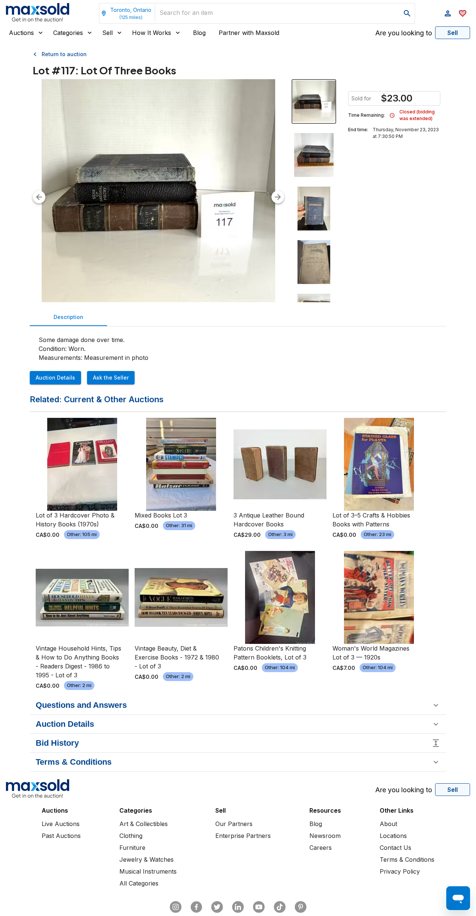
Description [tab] (68, 317)
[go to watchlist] (462, 13)
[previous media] (39, 197)
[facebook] (196, 907)
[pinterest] (300, 907)
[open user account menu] (447, 13)
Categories (68, 32)
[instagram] (175, 907)
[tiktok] (280, 907)
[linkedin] (238, 907)
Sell (107, 32)
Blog (199, 32)
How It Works (151, 32)
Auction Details (55, 377)
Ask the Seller (111, 377)
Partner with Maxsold (249, 32)
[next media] (277, 197)
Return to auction (64, 54)
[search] (407, 13)
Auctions (21, 32)
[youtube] (259, 907)
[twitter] (217, 907)
